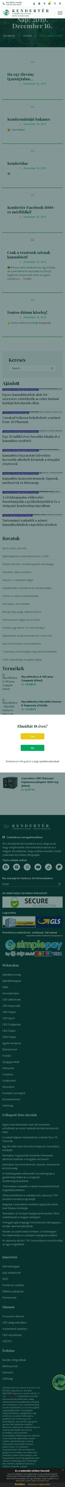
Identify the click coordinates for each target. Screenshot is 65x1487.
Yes (32, 736)
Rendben (20, 1484)
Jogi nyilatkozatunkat (46, 761)
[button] (34, 3)
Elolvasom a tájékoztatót (39, 1484)
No (32, 748)
